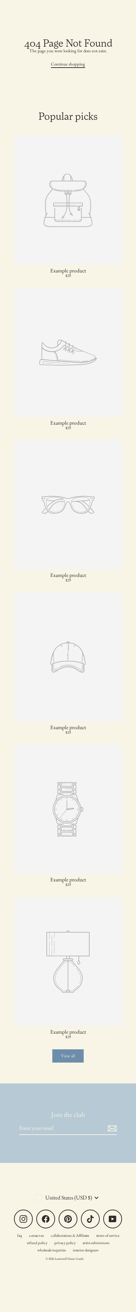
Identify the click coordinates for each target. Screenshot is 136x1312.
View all (68, 1056)
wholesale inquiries (51, 1250)
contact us (36, 1235)
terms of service (107, 1235)
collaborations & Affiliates (70, 1235)
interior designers (86, 1250)
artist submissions (96, 1242)
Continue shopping (68, 64)
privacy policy (65, 1242)
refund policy (37, 1242)
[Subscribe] (111, 1128)
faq (19, 1235)
